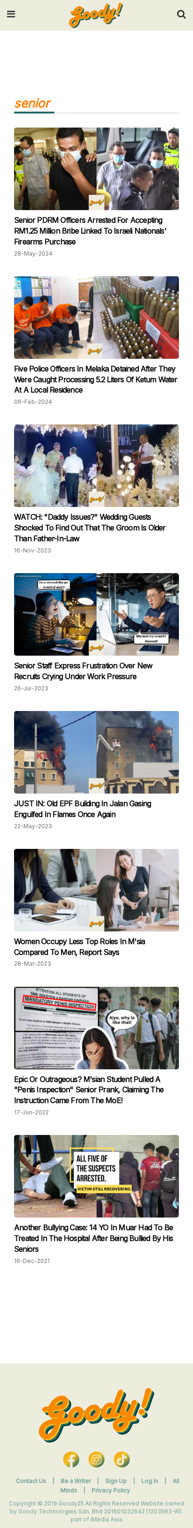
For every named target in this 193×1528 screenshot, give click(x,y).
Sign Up (116, 1480)
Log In (150, 1480)
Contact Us (31, 1480)
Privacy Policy (111, 1490)
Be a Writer (76, 1480)
